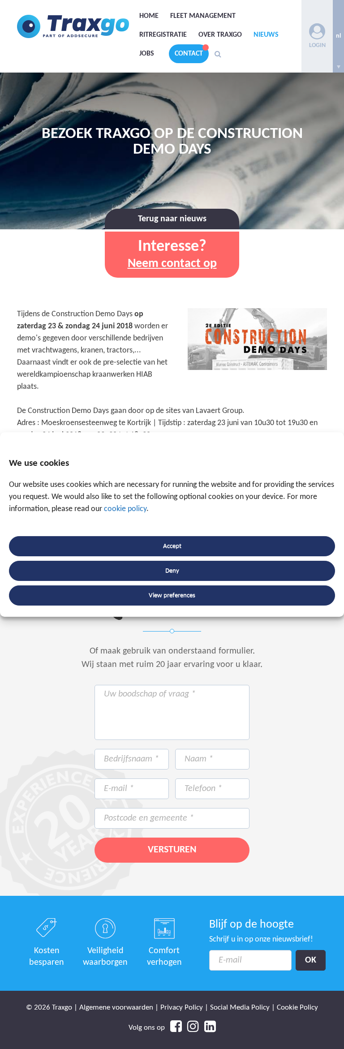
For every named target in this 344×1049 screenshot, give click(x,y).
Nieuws (266, 35)
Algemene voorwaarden (116, 1007)
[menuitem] (338, 36)
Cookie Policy (297, 1007)
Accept (172, 546)
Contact (189, 53)
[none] (338, 36)
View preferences (172, 595)
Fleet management (203, 16)
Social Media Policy (240, 1007)
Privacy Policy (181, 1007)
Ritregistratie (163, 35)
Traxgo (73, 27)
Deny (172, 570)
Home (149, 16)
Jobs (146, 53)
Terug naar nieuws (172, 219)
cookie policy (125, 509)
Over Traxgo (220, 35)
